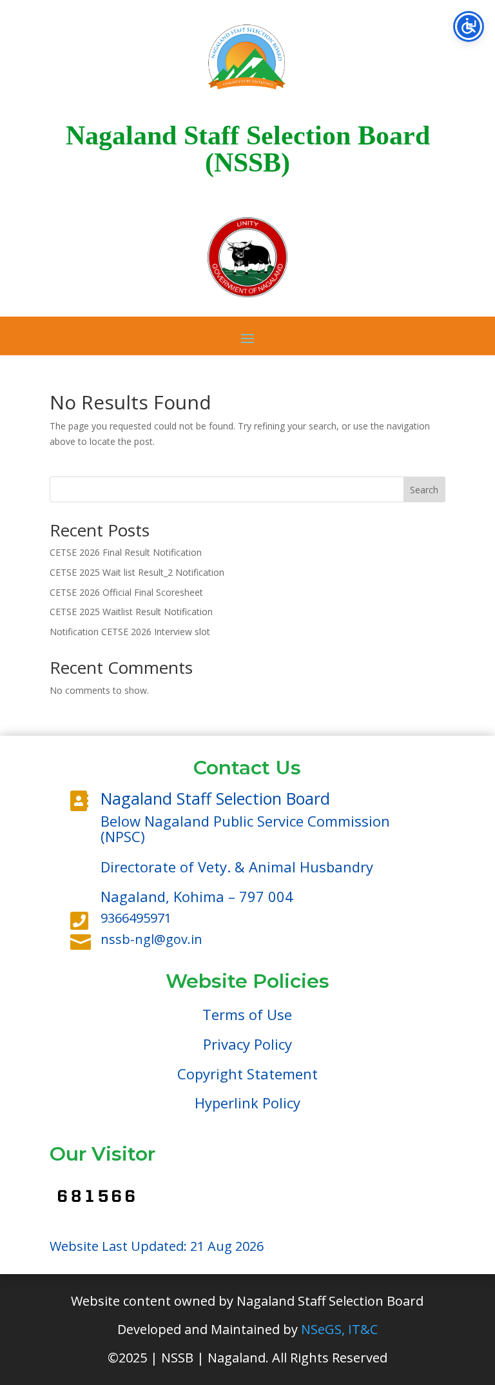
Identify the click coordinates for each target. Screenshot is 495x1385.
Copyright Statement (247, 1073)
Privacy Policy (247, 1044)
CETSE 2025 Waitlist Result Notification (131, 611)
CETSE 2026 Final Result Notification (126, 552)
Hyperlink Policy (247, 1102)
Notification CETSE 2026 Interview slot (130, 631)
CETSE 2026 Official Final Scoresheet (126, 592)
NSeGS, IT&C (339, 1329)
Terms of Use (247, 1014)
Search (424, 490)
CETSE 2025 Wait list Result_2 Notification (137, 572)
